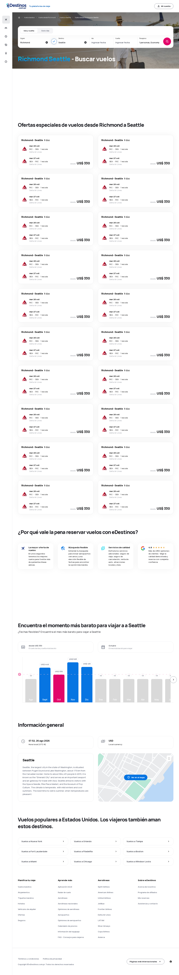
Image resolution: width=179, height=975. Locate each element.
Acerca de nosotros (147, 887)
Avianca (101, 937)
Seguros (21, 920)
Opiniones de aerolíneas (68, 909)
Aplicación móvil (65, 887)
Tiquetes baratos (26, 898)
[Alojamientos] (5, 28)
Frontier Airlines (105, 909)
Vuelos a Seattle (65, 17)
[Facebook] (170, 961)
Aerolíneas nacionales (68, 903)
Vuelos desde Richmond (47, 17)
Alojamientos (24, 892)
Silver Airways (104, 926)
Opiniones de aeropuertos (69, 920)
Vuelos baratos (29, 17)
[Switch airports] (54, 41)
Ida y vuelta (29, 30)
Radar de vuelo (64, 892)
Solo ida (45, 30)
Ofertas (21, 915)
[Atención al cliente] (5, 62)
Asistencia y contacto (148, 903)
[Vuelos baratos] (5, 20)
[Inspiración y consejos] (5, 53)
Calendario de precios (67, 926)
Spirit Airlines (104, 887)
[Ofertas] (5, 36)
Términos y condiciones (28, 958)
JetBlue (101, 903)
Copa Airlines (104, 931)
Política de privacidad (52, 958)
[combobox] (32, 42)
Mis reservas (143, 898)
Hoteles (21, 903)
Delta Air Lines (104, 915)
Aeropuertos (63, 915)
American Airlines (105, 892)
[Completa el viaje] (5, 45)
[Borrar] (47, 42)
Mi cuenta (165, 6)
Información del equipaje (69, 931)
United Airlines (104, 898)
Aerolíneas (62, 898)
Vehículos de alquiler (27, 909)
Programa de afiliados (147, 892)
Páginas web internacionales (143, 961)
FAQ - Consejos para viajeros (71, 937)
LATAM (101, 920)
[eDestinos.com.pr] (19, 17)
